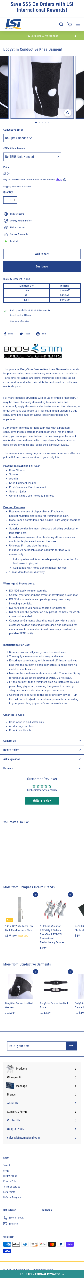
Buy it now (42, 266)
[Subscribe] (71, 1045)
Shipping (7, 186)
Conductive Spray (13, 129)
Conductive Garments (35, 964)
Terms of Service (11, 1186)
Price (6, 167)
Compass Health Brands (37, 887)
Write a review (42, 800)
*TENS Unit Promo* (14, 148)
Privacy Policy (10, 1181)
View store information (19, 321)
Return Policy (10, 1176)
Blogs (6, 1170)
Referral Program (12, 1197)
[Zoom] (67, 113)
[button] (42, 1274)
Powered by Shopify (43, 1269)
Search (6, 1165)
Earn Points (9, 1192)
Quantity (8, 192)
